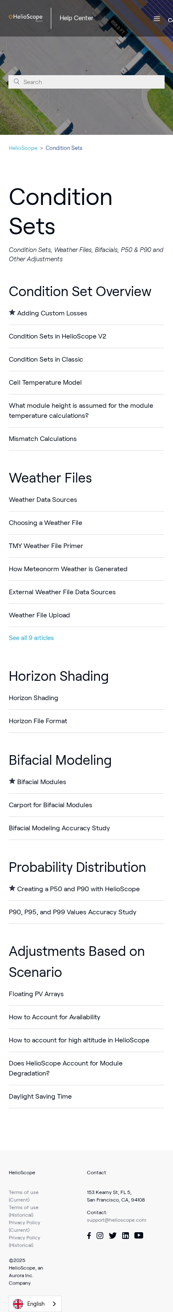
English (36, 1304)
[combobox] (35, 1304)
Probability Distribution (77, 867)
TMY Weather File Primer (46, 545)
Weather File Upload (39, 615)
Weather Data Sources (43, 499)
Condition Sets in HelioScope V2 (57, 336)
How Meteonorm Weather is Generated (68, 568)
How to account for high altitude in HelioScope (79, 1040)
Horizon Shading (59, 676)
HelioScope (23, 148)
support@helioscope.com (116, 1220)
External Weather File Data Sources (62, 592)
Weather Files (50, 477)
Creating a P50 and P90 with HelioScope (78, 888)
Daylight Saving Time (40, 1096)
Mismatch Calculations (43, 438)
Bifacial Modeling (60, 760)
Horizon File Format (38, 720)
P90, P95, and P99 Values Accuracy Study (72, 912)
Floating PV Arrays (36, 993)
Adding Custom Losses (52, 313)
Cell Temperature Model (45, 382)
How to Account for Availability (54, 1017)
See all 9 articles (31, 638)
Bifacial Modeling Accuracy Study (59, 828)
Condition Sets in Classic (46, 359)
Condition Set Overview (80, 291)
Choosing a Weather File (45, 522)
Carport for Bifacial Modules (50, 804)
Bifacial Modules (41, 781)
